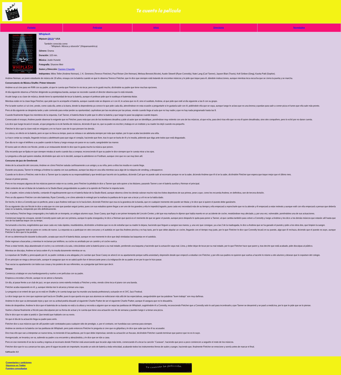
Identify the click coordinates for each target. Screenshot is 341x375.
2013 (50, 39)
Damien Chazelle (66, 69)
